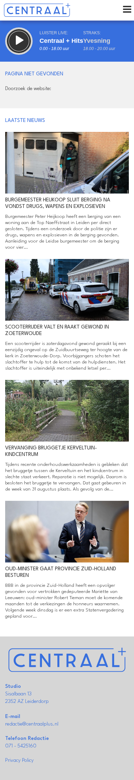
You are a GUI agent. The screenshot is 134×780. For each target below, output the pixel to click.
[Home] (37, 10)
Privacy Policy (19, 760)
